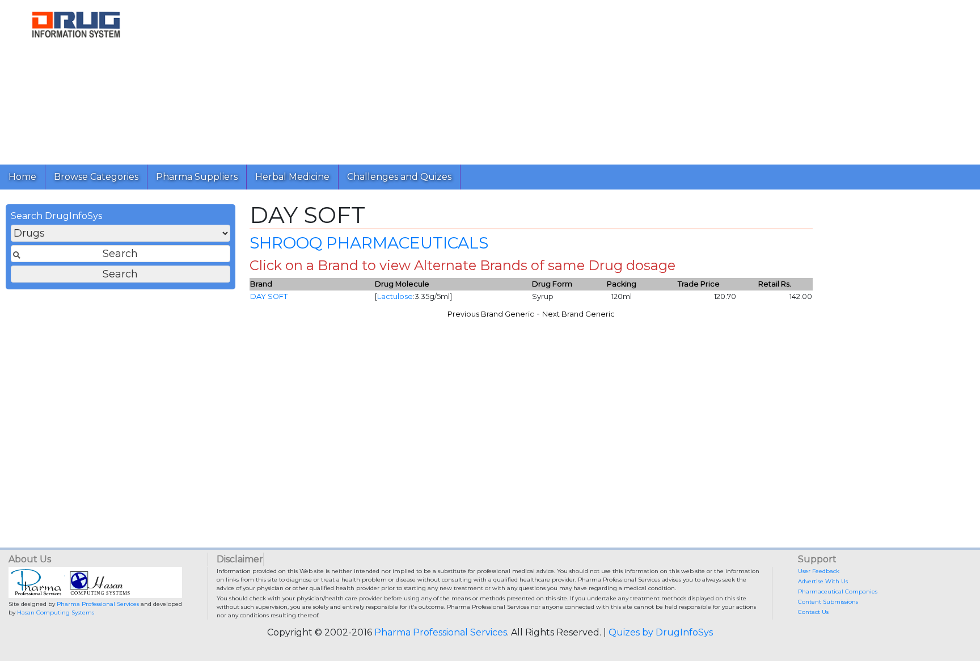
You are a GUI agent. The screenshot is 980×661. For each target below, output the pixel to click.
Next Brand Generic (578, 314)
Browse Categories (96, 176)
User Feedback (818, 571)
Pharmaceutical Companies (837, 591)
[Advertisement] (492, 79)
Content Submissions (828, 601)
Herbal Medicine (292, 176)
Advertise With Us (823, 581)
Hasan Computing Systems (55, 612)
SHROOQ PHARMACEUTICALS (369, 242)
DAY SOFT (269, 296)
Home (22, 176)
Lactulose (395, 296)
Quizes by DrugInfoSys (661, 632)
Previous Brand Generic (490, 314)
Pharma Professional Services (98, 604)
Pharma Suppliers (197, 176)
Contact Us (813, 612)
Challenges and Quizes (399, 176)
